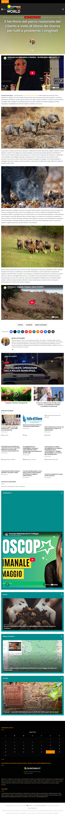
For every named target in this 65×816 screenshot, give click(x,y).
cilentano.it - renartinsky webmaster (37, 805)
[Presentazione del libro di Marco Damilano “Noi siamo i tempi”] (10, 464)
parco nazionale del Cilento (30, 95)
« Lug (2, 759)
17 (5, 748)
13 (32, 745)
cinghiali (29, 325)
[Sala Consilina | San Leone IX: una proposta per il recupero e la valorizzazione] (54, 420)
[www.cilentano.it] (14, 9)
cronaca (32, 17)
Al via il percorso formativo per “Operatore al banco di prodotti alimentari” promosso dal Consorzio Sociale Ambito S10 (10, 449)
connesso (9, 486)
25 (14, 752)
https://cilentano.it (32, 808)
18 (14, 748)
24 (5, 752)
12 (23, 745)
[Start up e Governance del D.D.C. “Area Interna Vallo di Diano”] (32, 419)
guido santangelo (32, 46)
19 (23, 748)
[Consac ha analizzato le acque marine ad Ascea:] (54, 466)
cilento (26, 17)
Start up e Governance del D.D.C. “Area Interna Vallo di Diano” (32, 425)
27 (32, 752)
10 (5, 745)
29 (50, 752)
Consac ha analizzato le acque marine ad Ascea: (54, 474)
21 (41, 748)
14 (41, 745)
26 (23, 752)
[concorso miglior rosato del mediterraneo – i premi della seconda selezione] (10, 420)
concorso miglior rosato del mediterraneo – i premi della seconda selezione (9, 428)
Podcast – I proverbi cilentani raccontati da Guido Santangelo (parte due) (31, 712)
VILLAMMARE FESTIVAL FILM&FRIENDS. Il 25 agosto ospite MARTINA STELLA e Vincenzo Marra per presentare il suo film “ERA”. (32, 450)
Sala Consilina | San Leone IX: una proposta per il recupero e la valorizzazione (54, 428)
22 (50, 748)
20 (32, 748)
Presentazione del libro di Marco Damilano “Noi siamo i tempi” (10, 471)
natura (38, 17)
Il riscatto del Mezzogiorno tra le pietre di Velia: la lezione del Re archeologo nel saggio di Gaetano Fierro (32, 473)
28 (41, 752)
